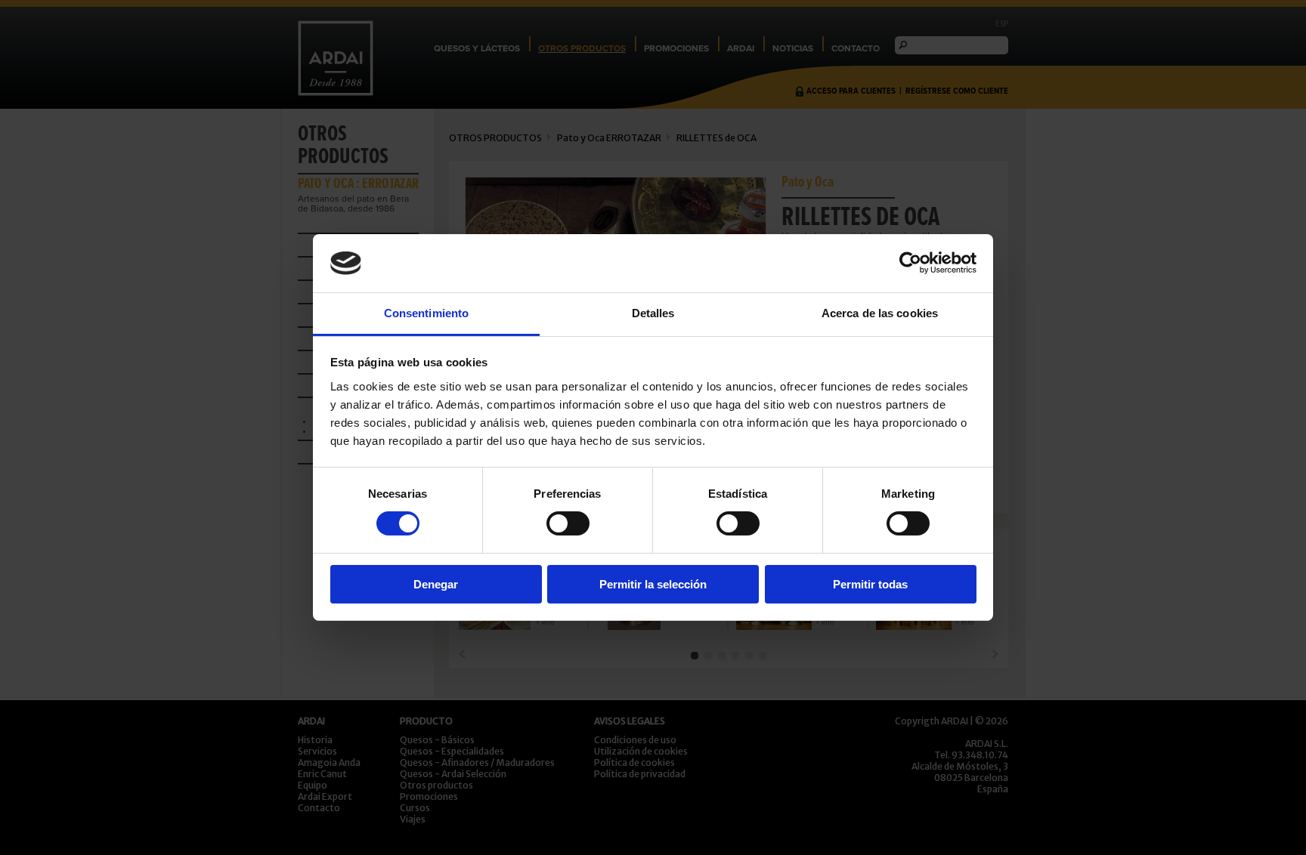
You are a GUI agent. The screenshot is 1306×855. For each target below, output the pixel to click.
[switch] (568, 523)
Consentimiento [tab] (426, 313)
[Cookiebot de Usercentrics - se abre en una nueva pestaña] (910, 263)
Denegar (435, 584)
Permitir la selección (653, 584)
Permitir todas (870, 584)
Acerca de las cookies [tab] (880, 313)
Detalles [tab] (653, 313)
